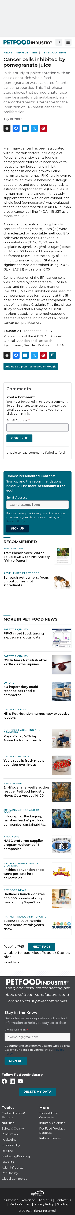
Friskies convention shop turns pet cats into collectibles (23, 874)
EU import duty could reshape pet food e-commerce (20, 691)
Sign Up (17, 528)
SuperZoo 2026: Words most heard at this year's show (23, 925)
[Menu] (68, 42)
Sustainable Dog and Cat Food (22, 811)
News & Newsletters (20, 52)
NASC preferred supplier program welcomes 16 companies (23, 845)
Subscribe (11, 1200)
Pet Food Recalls (16, 756)
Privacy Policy (44, 1204)
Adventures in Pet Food (21, 573)
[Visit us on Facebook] (4, 1081)
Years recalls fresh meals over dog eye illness (23, 763)
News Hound (12, 783)
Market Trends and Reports (25, 916)
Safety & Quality (15, 629)
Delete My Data (37, 1091)
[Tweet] (34, 128)
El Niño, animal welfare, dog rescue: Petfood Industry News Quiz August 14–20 (26, 792)
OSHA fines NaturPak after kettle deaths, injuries (25, 662)
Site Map (63, 1204)
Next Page (42, 946)
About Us (45, 1200)
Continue (19, 438)
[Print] (6, 128)
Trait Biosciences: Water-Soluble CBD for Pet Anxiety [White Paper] (26, 556)
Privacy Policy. (15, 521)
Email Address (18, 420)
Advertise (28, 1200)
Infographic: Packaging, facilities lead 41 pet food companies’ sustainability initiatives (23, 820)
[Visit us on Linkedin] (12, 1081)
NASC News (11, 836)
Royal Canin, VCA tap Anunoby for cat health (22, 738)
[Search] (58, 42)
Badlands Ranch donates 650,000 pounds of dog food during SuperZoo (24, 898)
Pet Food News (54, 52)
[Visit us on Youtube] (20, 1081)
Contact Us (63, 1200)
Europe (8, 682)
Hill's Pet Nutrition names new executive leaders (36, 716)
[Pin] (43, 128)
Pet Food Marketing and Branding (21, 731)
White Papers (13, 548)
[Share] (16, 128)
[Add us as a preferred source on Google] (52, 355)
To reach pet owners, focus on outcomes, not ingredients (26, 581)
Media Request (20, 1204)
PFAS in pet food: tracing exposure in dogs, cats (23, 635)
